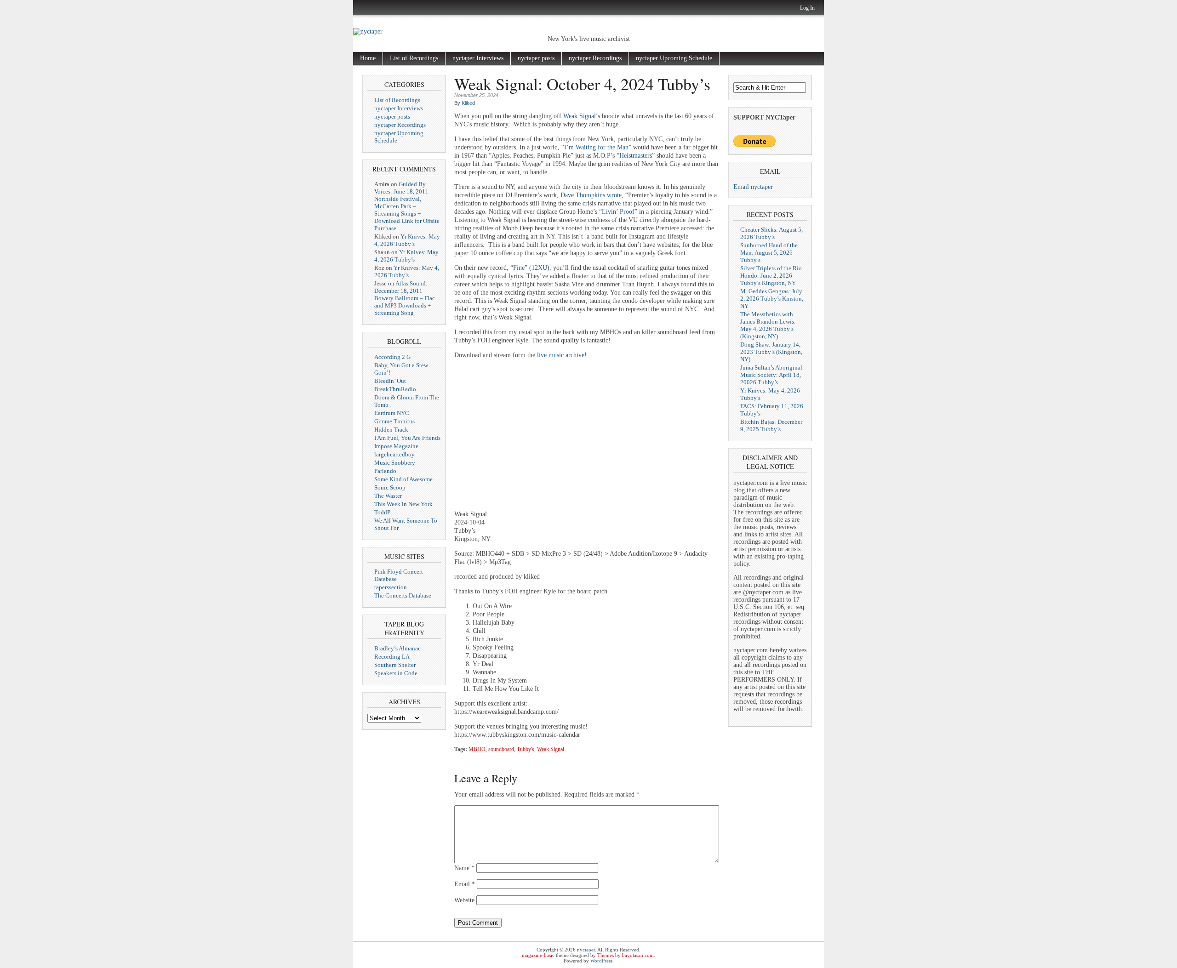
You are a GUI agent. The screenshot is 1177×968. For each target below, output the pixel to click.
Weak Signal (579, 116)
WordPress (601, 960)
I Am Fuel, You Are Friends (407, 437)
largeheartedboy (394, 454)
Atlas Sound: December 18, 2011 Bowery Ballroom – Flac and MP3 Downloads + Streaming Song (404, 298)
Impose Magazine (396, 446)
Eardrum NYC (391, 413)
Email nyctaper (753, 186)
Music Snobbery (394, 462)
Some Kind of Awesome (403, 479)
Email (464, 884)
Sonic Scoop (390, 487)
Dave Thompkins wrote (591, 195)
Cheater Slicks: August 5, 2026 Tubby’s (771, 233)
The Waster (388, 495)
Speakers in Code (395, 673)
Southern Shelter (395, 664)
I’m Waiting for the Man (596, 147)
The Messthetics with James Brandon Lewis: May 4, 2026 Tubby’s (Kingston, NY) (768, 325)
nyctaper (586, 949)
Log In (807, 8)
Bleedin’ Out (390, 380)
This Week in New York (403, 504)
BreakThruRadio (395, 389)
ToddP (382, 512)
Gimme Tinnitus (394, 421)
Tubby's (525, 749)
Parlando (385, 470)
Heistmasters (635, 155)
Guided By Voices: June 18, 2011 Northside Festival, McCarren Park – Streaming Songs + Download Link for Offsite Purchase (407, 206)
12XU (539, 267)
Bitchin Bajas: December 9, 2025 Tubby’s (771, 425)
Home (368, 58)
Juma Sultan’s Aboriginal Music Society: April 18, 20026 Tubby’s (771, 375)
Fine (519, 267)
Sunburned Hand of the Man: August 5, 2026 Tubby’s (769, 252)
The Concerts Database (402, 595)
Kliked (468, 103)
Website (464, 900)
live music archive (560, 355)
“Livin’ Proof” (618, 211)
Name (464, 868)
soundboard (501, 749)
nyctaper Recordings (595, 58)
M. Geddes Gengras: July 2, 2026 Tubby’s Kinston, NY (771, 298)
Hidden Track (391, 429)
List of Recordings (414, 58)
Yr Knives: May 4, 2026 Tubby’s (407, 240)
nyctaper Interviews (477, 58)
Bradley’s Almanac (397, 648)
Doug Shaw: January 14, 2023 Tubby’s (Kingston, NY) (771, 352)
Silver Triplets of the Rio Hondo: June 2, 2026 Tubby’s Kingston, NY (771, 275)
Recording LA (392, 656)
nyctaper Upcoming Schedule (674, 58)
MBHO (477, 749)
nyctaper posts (536, 58)
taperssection (390, 587)
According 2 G (392, 356)
